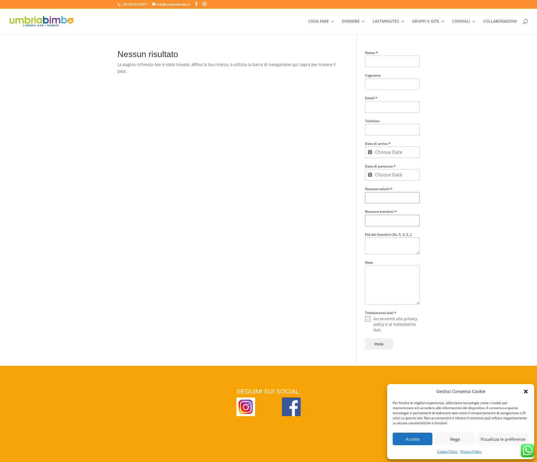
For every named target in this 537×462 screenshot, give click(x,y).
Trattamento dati (380, 312)
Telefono (372, 121)
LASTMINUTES (386, 21)
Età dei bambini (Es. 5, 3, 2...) (388, 234)
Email (371, 98)
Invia (379, 343)
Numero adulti (378, 189)
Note (369, 262)
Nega (455, 439)
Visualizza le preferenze (503, 439)
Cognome (373, 75)
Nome (371, 52)
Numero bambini (381, 211)
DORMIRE (351, 21)
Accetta (413, 439)
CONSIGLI (461, 21)
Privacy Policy (470, 451)
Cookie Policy (447, 451)
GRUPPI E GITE (425, 21)
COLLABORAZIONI (500, 21)
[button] (526, 391)
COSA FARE (318, 21)
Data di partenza (380, 166)
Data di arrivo (377, 143)
